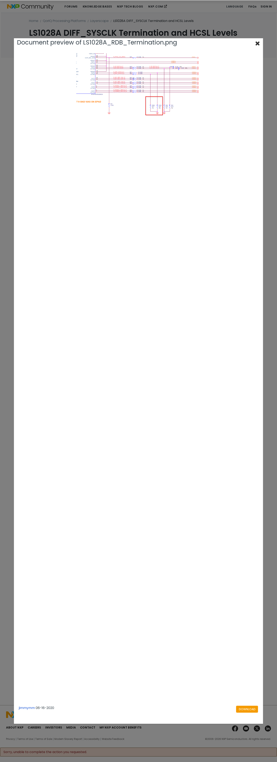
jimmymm (27, 708)
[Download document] (247, 709)
